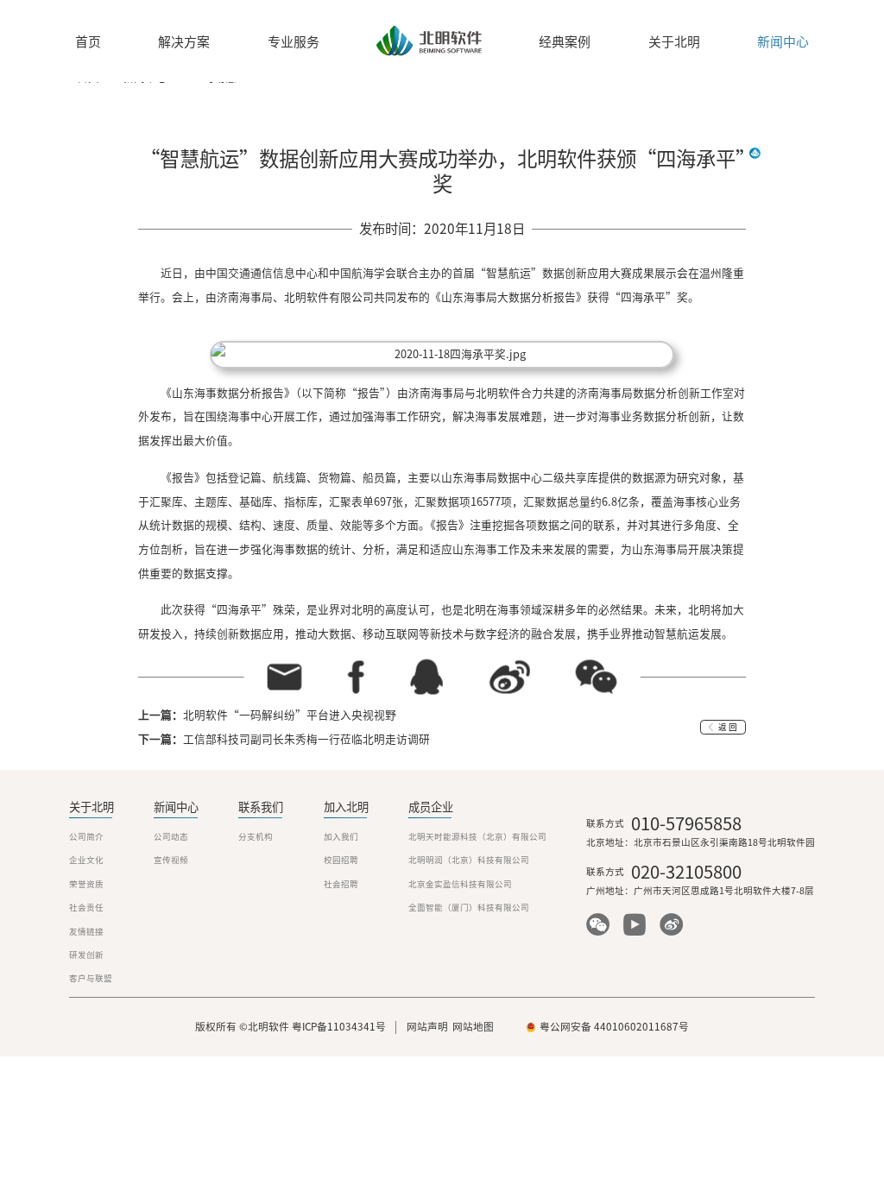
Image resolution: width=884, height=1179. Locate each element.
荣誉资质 (86, 884)
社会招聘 (341, 884)
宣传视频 (171, 860)
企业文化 (86, 860)
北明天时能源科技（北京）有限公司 (477, 837)
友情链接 (86, 932)
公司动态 (171, 837)
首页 (88, 42)
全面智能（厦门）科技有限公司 (468, 907)
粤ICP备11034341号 (339, 1026)
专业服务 (293, 42)
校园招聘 (341, 860)
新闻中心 (783, 42)
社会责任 (86, 907)
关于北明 (674, 42)
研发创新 (86, 955)
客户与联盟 (90, 978)
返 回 (727, 727)
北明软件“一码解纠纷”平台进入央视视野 (289, 715)
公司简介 (86, 837)
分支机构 (255, 837)
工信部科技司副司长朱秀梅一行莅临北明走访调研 (306, 739)
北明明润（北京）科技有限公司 (468, 860)
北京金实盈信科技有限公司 (460, 884)
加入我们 (341, 837)
